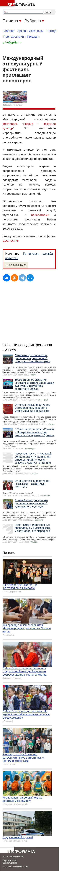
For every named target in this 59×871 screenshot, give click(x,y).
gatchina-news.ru (15, 105)
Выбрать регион (10, 863)
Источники (36, 30)
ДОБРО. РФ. (11, 240)
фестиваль (10, 123)
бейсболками (40, 214)
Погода (51, 30)
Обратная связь (10, 861)
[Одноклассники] (14, 277)
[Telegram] (22, 277)
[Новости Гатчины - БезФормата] (18, 4)
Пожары (32, 36)
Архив (21, 30)
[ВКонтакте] (6, 277)
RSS (27, 867)
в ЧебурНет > (12, 42)
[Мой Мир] (30, 277)
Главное (8, 30)
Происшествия (13, 36)
